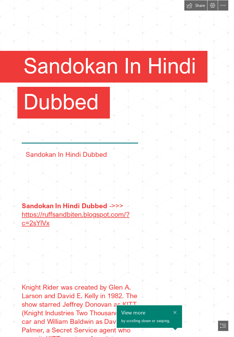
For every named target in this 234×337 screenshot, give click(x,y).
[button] (195, 5)
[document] (117, 168)
